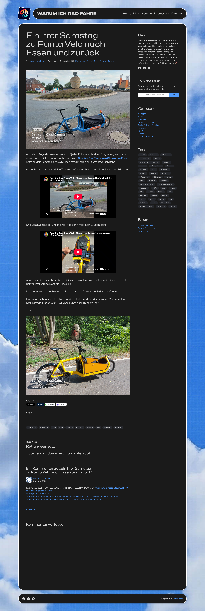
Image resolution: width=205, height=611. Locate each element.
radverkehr (143, 128)
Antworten (30, 510)
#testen (141, 116)
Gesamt (150, 192)
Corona (172, 188)
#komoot (143, 169)
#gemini (143, 166)
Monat (142, 199)
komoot (154, 195)
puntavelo (90, 427)
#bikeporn (153, 155)
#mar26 (142, 173)
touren (154, 203)
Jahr (170, 192)
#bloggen (142, 114)
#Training (152, 181)
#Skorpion (157, 177)
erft (141, 192)
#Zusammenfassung (165, 184)
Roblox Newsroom (146, 225)
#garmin (166, 162)
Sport (140, 131)
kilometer (143, 195)
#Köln (153, 169)
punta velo (79, 427)
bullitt (54, 427)
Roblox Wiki (143, 231)
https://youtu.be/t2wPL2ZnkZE (39, 491)
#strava (168, 177)
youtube (172, 206)
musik (152, 199)
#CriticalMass (144, 158)
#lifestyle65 (164, 169)
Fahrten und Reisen (84, 61)
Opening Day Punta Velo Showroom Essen (103, 158)
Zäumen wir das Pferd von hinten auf (58, 453)
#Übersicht (143, 188)
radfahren (143, 203)
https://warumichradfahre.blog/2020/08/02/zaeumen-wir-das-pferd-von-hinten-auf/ (64, 499)
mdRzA (164, 195)
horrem (160, 192)
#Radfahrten (144, 177)
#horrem (169, 166)
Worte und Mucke (146, 136)
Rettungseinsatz (40, 446)
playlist (161, 199)
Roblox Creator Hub (147, 228)
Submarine (107, 427)
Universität (118, 427)
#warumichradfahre (146, 184)
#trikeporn (164, 181)
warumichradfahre (37, 61)
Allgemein (142, 119)
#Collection (166, 155)
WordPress (161, 206)
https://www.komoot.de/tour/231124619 (111, 488)
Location (70, 427)
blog (163, 188)
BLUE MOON (32, 427)
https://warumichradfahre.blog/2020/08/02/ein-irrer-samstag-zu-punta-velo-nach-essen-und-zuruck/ (72, 496)
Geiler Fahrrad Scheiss (104, 61)
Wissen (141, 134)
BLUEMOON (44, 427)
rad (171, 199)
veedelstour (165, 203)
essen (61, 427)
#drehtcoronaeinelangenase (149, 162)
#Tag (141, 181)
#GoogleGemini (156, 166)
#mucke (153, 173)
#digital (157, 158)
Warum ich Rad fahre (66, 13)
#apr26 (142, 155)
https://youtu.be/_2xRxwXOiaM (39, 493)
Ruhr (98, 427)
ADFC (155, 188)
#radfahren (165, 173)
